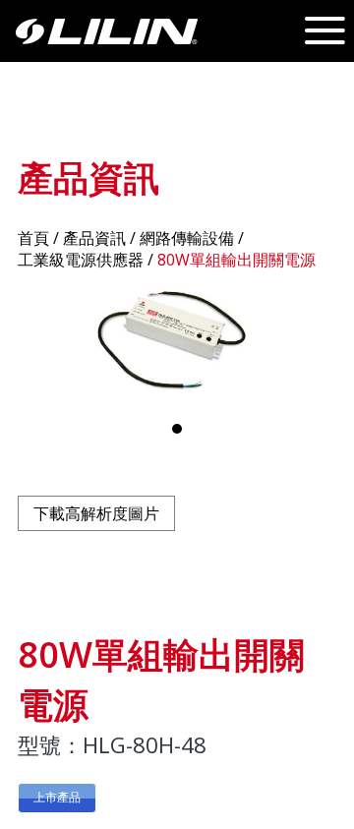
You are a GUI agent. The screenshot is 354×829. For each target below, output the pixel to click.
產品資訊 (94, 238)
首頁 (33, 238)
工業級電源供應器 (81, 259)
